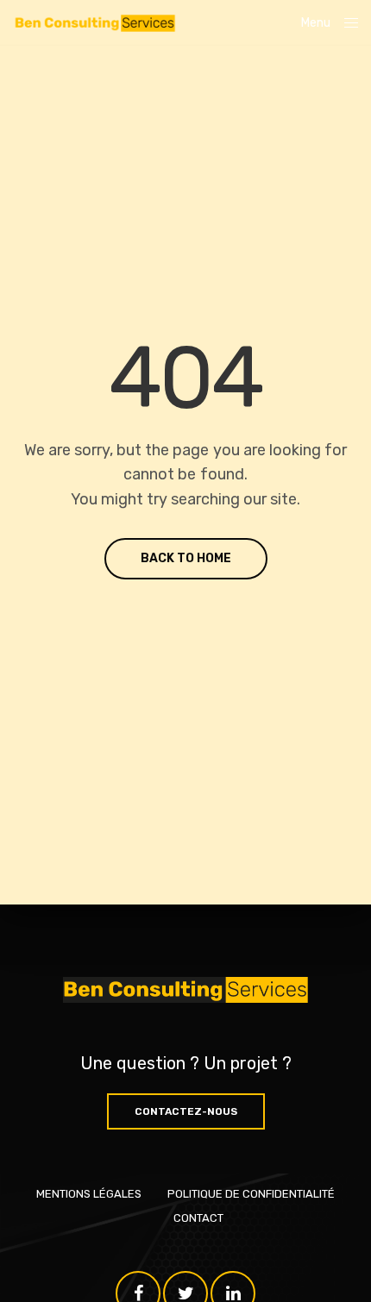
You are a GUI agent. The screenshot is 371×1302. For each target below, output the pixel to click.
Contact (198, 1218)
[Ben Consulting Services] (94, 23)
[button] (186, 1111)
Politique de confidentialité (251, 1193)
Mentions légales (88, 1193)
